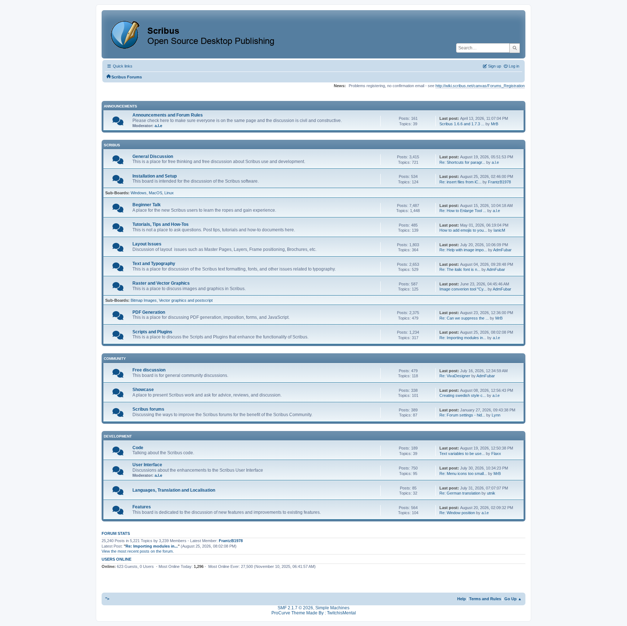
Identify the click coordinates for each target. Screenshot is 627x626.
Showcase (143, 389)
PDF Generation (148, 312)
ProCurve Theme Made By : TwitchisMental (313, 612)
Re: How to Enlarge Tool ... (462, 210)
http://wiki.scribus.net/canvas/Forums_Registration (480, 86)
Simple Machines (332, 607)
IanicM (499, 230)
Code (137, 447)
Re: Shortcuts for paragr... (462, 162)
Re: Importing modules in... (462, 338)
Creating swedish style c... (462, 395)
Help (461, 599)
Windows (139, 193)
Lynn (496, 415)
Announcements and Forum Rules (167, 115)
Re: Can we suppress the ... (464, 318)
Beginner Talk (146, 204)
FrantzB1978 (499, 182)
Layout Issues (146, 244)
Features (141, 506)
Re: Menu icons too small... (463, 473)
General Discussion (152, 156)
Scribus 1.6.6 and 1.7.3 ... (461, 124)
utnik (491, 493)
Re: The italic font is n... (459, 269)
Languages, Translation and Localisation (173, 490)
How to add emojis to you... (463, 230)
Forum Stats (116, 533)
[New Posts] (117, 122)
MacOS (155, 193)
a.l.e (158, 125)
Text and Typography (153, 263)
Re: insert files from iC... (460, 182)
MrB (494, 124)
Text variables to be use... (462, 453)
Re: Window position (457, 513)
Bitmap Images (144, 300)
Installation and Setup (154, 176)
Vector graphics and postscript (186, 300)
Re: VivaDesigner (454, 376)
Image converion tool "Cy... (463, 289)
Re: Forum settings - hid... (462, 415)
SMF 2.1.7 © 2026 (295, 607)
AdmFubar (502, 250)
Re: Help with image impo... (463, 250)
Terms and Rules (485, 599)
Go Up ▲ (513, 599)
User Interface (147, 464)
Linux (169, 193)
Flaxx (496, 453)
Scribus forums (148, 409)
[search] (514, 48)
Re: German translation (459, 493)
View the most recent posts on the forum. (138, 551)
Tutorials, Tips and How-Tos (160, 224)
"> (107, 599)
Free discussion (148, 370)
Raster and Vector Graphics (161, 283)
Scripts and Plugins (152, 331)
